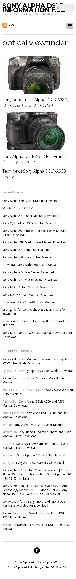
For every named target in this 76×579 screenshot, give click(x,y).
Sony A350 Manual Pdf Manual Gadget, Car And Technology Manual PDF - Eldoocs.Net (35, 488)
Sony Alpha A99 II (20, 567)
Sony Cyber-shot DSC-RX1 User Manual (29, 223)
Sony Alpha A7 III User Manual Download (30, 216)
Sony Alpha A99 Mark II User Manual (27, 257)
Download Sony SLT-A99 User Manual (28, 302)
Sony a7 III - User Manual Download (27, 359)
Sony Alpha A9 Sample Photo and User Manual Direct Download (36, 434)
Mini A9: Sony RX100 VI (18, 208)
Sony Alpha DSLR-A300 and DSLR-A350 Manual (34, 492)
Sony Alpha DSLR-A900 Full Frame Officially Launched (34, 158)
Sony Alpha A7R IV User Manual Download (31, 201)
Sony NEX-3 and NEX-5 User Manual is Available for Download (34, 504)
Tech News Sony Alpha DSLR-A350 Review (34, 173)
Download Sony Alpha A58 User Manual (29, 265)
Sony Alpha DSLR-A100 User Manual (38, 425)
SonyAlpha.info (12, 378)
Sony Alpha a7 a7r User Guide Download (30, 280)
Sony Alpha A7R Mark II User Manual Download (34, 242)
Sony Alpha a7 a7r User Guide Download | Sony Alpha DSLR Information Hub (35, 472)
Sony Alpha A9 (25, 562)
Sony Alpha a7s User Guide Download (28, 272)
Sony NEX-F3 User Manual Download (27, 287)
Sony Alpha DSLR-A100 (50, 567)
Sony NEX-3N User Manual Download (28, 295)
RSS (11, 25)
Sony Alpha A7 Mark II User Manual (26, 250)
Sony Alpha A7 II (48, 562)
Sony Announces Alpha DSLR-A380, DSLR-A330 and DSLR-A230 (35, 102)
